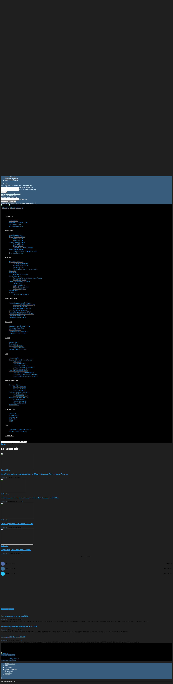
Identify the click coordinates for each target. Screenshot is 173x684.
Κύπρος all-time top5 (19, 403)
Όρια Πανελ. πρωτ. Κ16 (20, 369)
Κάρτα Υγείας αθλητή (19, 280)
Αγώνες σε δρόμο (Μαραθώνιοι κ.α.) (24, 251)
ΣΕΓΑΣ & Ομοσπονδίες (20, 287)
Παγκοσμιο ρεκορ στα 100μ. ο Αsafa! (16, 550)
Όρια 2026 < (17, 362)
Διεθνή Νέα (12, 419)
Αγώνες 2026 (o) (18, 244)
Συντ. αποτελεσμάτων (16, 253)
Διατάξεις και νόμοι (15, 276)
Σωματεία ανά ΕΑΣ (19, 285)
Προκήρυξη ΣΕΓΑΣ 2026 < (17, 333)
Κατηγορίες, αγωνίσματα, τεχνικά (19, 326)
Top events (8, 667)
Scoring (7, 338)
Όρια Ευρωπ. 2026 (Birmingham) (23, 372)
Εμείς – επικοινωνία (11, 180)
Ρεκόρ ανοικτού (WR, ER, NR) (19, 397)
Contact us (8, 673)
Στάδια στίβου (17, 283)
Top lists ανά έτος (14, 385)
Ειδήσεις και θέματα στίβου (18, 431)
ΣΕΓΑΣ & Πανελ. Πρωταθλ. (18, 310)
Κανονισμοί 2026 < (15, 330)
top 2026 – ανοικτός (19, 387)
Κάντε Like (169, 563)
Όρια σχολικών (14, 358)
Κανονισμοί (8, 322)
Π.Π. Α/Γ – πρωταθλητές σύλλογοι (24, 305)
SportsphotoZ (9, 671)
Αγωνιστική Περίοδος (16, 262)
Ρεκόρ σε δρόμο (14, 405)
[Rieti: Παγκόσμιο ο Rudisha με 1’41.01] (17, 518)
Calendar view (13, 221)
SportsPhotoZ (9, 436)
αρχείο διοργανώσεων (16, 226)
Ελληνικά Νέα (13, 415)
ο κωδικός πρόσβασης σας (27, 190)
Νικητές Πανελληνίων (20, 306)
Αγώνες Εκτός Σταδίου (16, 249)
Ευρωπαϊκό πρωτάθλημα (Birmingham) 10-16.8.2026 (19, 626)
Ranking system (14, 342)
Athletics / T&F (10, 664)
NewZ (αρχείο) (10, 409)
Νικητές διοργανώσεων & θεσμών (20, 303)
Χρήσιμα (8, 257)
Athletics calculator (11, 669)
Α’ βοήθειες (12, 292)
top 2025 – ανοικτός (19, 390)
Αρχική (3, 444)
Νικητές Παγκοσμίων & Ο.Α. (22, 308)
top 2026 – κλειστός (19, 388)
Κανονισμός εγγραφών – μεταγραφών (25, 269)
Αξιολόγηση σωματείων (20, 265)
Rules (6, 666)
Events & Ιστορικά (11, 298)
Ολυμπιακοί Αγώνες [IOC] (17, 315)
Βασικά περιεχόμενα (11, 179)
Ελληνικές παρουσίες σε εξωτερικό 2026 (15, 616)
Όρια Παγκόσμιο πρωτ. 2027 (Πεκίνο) (25, 376)
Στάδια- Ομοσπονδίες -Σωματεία (19, 281)
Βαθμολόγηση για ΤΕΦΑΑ (17, 349)
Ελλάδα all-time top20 (20, 401)
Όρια (6, 354)
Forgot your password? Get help (11, 194)
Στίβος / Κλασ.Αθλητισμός (17, 317)
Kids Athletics (13, 290)
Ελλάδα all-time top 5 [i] (20, 396)
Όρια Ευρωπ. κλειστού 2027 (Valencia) (25, 374)
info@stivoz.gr (14, 659)
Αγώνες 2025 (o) (18, 246)
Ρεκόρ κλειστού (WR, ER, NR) (19, 392)
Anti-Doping (13, 272)
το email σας (23, 199)
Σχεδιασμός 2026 (18, 267)
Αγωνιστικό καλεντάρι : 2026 (18, 222)
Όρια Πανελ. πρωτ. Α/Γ (20, 365)
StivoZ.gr (4, 478)
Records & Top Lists (11, 380)
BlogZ (11, 421)
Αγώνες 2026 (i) (18, 238)
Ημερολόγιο (9, 216)
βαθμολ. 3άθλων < (19, 347)
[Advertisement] (16, 592)
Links (6, 425)
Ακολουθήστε (167, 568)
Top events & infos (15, 224)
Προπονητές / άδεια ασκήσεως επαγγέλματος (27, 278)
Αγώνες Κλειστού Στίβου (17, 237)
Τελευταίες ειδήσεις (7, 609)
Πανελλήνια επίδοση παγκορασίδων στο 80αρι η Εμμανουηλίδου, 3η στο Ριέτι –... (34, 474)
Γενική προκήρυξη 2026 (20, 263)
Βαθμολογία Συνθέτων (16, 346)
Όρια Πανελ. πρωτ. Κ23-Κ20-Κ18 (24, 367)
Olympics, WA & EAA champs (23, 247)
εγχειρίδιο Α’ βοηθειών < (21, 294)
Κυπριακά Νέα (13, 417)
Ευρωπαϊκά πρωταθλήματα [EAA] (20, 312)
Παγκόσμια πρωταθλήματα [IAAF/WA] (21, 314)
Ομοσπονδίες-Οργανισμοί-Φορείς (20, 429)
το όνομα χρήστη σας (26, 187)
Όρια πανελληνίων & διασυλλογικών (21, 360)
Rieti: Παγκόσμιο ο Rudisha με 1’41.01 (17, 524)
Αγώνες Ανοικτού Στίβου (17, 242)
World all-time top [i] (19, 394)
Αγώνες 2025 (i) (18, 240)
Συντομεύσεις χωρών (19, 289)
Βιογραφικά (12, 271)
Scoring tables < (14, 344)
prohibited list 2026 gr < (20, 274)
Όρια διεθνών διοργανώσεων (18, 371)
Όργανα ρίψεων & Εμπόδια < (18, 331)
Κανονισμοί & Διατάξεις (16, 328)
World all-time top (18, 399)
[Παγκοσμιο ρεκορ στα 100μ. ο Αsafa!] (17, 544)
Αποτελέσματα (9, 230)
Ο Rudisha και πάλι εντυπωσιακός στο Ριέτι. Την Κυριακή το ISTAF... (30, 498)
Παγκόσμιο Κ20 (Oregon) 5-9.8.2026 (13, 637)
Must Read (12, 413)
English (7, 675)
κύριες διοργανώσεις (15, 235)
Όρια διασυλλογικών (19, 363)
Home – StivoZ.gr (10, 177)
